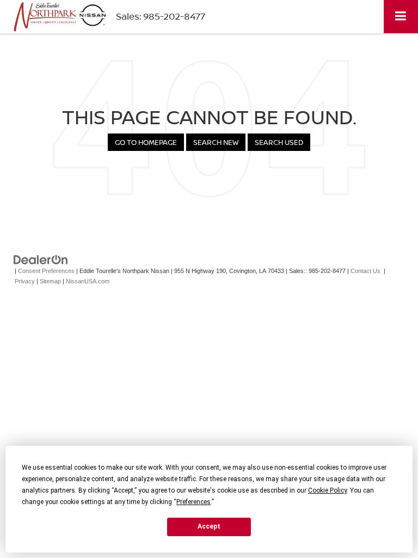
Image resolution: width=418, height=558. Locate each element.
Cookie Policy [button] (327, 490)
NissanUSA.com (87, 281)
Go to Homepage (146, 142)
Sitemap (50, 281)
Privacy (25, 281)
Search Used (279, 142)
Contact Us (365, 271)
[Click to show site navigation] (401, 16)
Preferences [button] (193, 502)
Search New (215, 142)
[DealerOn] (41, 260)
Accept (209, 526)
